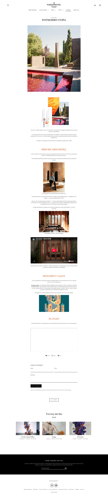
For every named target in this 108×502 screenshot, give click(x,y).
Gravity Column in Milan (27, 437)
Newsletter (35, 489)
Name (32, 368)
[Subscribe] (65, 468)
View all (54, 417)
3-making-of (22, 438)
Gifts (60, 10)
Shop (52, 10)
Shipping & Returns (28, 489)
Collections (43, 10)
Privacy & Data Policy (53, 489)
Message (33, 374)
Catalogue (77, 489)
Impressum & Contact (63, 489)
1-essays (48, 438)
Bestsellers (32, 10)
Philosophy (71, 489)
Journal (68, 10)
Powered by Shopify (54, 492)
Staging (54, 437)
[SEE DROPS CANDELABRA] (54, 127)
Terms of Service (64, 389)
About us (76, 10)
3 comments (53, 438)
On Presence (80, 437)
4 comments (28, 438)
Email (55, 368)
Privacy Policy (56, 389)
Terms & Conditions (43, 489)
